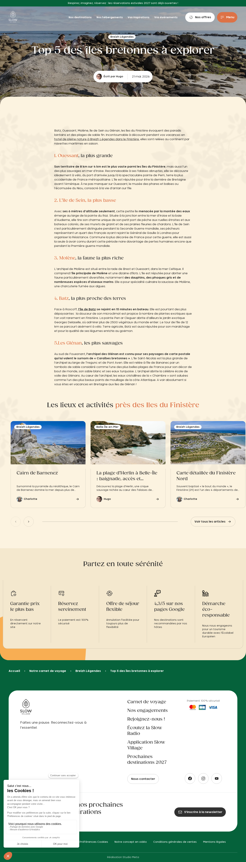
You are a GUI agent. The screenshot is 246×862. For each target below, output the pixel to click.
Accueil (14, 671)
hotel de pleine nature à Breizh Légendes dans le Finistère (96, 139)
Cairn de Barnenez (37, 473)
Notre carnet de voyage (47, 671)
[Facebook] (190, 778)
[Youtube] (216, 778)
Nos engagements (147, 710)
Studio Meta (131, 857)
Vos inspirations (139, 17)
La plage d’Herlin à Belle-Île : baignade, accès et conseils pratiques (127, 476)
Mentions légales (214, 842)
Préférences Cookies (94, 842)
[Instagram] (203, 778)
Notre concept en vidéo (131, 842)
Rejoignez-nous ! (146, 719)
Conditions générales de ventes (175, 842)
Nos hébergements (110, 17)
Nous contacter (143, 778)
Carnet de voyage (146, 702)
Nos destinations (80, 17)
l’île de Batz (87, 309)
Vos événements (165, 17)
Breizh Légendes (88, 671)
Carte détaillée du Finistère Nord (206, 476)
